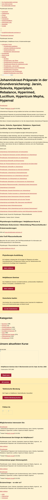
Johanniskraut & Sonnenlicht (7, 187)
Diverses (4, 325)
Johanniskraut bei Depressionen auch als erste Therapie (15, 199)
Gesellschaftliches (7, 327)
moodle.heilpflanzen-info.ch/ (7, 248)
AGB (3, 494)
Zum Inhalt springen (7, 4)
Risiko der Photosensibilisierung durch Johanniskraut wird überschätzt (18, 163)
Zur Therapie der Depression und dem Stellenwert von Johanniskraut (18, 154)
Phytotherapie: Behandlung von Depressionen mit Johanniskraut (17, 181)
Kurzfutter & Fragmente (8, 331)
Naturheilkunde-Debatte (8, 334)
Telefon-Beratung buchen (12, 397)
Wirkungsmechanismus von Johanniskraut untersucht (14, 175)
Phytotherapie (3, 105)
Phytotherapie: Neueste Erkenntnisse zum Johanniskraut (15, 190)
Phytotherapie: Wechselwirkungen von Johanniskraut (14, 157)
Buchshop (4, 323)
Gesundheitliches (6, 329)
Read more (6, 375)
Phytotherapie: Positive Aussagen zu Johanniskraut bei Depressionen (18, 193)
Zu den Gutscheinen (10, 309)
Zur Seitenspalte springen (9, 5)
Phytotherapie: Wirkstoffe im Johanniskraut (11, 166)
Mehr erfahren (8, 268)
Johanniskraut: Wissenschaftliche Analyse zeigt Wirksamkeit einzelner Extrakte (21, 211)
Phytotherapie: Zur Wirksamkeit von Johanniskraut (13, 178)
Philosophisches (6, 336)
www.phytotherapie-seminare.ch (13, 232)
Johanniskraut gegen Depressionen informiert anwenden (15, 196)
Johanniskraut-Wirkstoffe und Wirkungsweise (12, 160)
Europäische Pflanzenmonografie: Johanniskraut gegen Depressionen (18, 184)
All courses (5, 382)
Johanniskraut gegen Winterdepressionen (11, 205)
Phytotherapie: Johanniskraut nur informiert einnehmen (14, 169)
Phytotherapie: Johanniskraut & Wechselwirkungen (13, 172)
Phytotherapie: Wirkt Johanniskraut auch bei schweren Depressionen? (18, 208)
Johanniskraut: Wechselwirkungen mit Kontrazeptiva (14, 151)
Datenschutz (5, 496)
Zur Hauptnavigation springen (10, 2)
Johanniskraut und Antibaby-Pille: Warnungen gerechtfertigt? (16, 202)
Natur (3, 332)
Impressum (5, 498)
